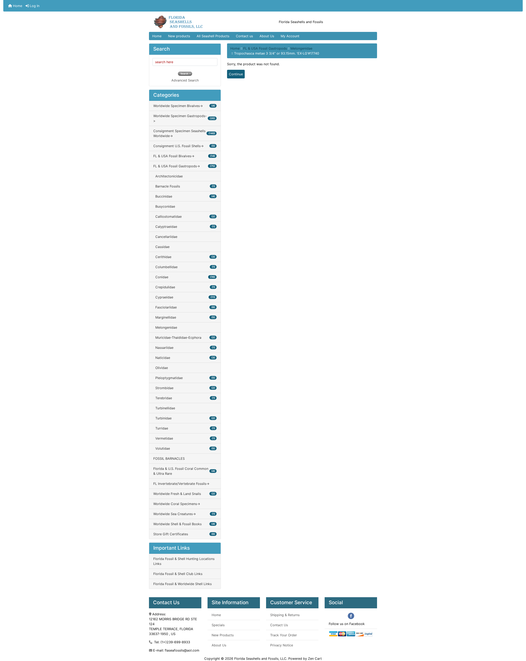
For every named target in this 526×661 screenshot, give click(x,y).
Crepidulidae (184, 287)
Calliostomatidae (184, 216)
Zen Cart (315, 658)
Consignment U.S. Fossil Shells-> (184, 146)
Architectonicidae (168, 176)
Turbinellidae (164, 408)
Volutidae (184, 448)
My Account (290, 36)
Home (17, 6)
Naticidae (184, 358)
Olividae (160, 368)
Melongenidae (301, 48)
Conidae (184, 277)
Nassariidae (184, 348)
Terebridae (184, 398)
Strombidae (184, 388)
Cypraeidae (184, 297)
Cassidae (161, 247)
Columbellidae (184, 267)
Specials (218, 625)
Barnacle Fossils (184, 186)
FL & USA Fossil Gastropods (265, 48)
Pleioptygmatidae (184, 378)
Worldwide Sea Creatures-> (184, 514)
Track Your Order (283, 635)
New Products (223, 635)
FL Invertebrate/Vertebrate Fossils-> (181, 484)
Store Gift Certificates (184, 534)
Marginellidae (184, 317)
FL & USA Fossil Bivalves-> (184, 156)
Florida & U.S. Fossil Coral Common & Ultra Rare (184, 471)
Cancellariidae (165, 237)
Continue (236, 74)
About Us (267, 36)
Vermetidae (184, 438)
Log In (34, 6)
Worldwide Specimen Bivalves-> (184, 106)
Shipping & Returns (285, 615)
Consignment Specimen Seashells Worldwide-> (184, 133)
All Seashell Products (213, 36)
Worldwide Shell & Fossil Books (184, 524)
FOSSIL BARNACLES (169, 458)
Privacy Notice (281, 645)
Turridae (184, 428)
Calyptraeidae (184, 227)
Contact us (244, 36)
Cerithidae (184, 257)
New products (179, 36)
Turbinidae (184, 418)
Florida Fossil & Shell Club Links (177, 574)
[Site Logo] (187, 22)
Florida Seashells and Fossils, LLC (260, 658)
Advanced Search (185, 80)
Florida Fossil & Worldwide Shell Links (182, 584)
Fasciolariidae (184, 307)
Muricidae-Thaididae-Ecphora (184, 337)
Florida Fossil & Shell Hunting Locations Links (184, 561)
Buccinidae (184, 196)
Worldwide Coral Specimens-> (176, 504)
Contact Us (279, 625)
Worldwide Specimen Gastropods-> (184, 118)
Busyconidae (164, 206)
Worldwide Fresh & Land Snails (184, 494)
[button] (518, 641)
